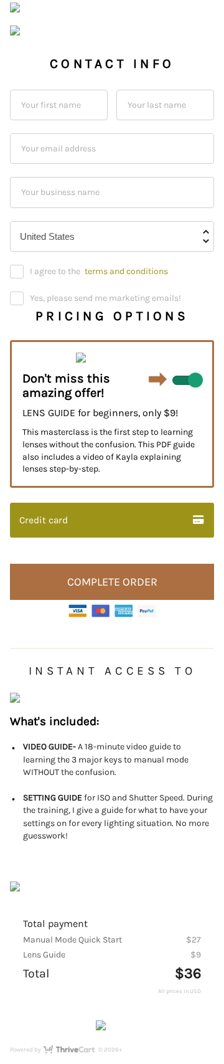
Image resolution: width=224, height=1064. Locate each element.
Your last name (157, 104)
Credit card (43, 520)
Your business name (60, 192)
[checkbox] (187, 380)
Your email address (58, 148)
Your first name (51, 104)
